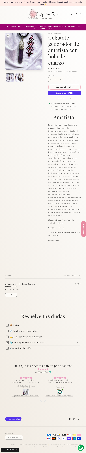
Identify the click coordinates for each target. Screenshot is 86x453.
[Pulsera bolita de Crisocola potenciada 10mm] (26, 392)
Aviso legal (77, 447)
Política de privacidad (74, 444)
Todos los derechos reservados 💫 (38, 444)
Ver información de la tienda (62, 109)
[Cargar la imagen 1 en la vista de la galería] (10, 77)
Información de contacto (64, 447)
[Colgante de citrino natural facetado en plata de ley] (60, 392)
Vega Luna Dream (21, 444)
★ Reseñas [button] (84, 229)
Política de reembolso (58, 444)
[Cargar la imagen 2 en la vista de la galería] (19, 77)
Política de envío (48, 447)
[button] (4, 14)
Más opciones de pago (64, 98)
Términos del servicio (34, 447)
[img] (43, 369)
